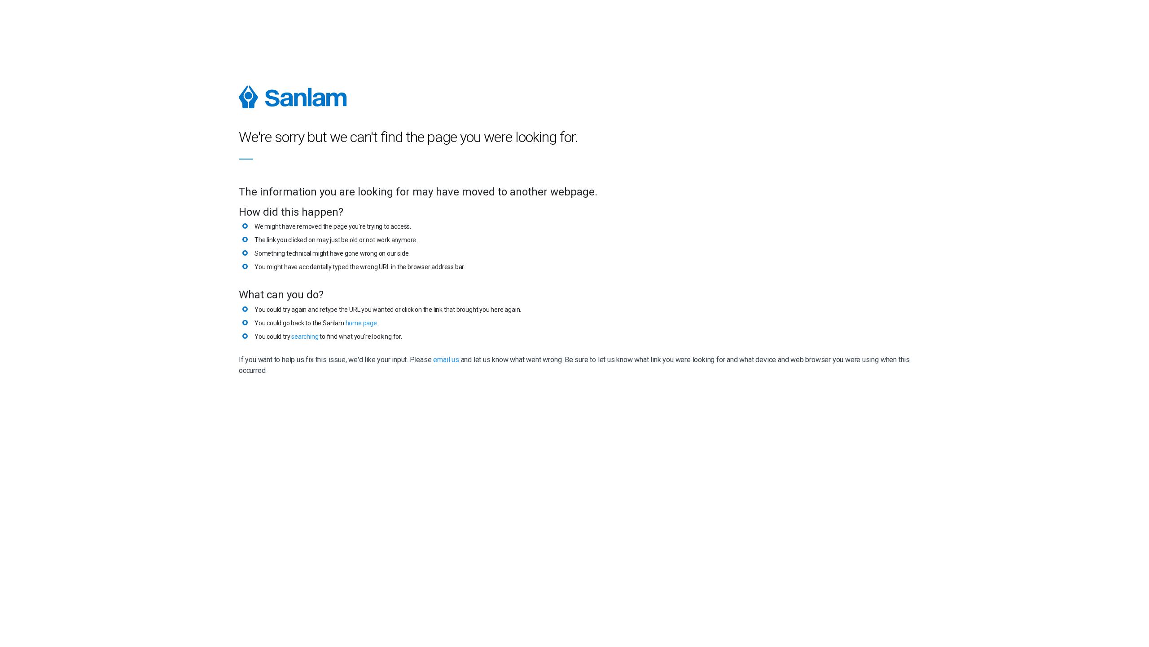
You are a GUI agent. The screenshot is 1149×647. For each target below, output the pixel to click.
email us (446, 359)
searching (304, 336)
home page (361, 323)
